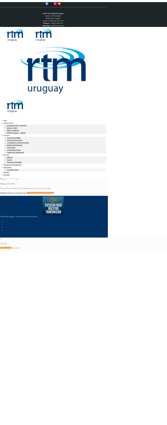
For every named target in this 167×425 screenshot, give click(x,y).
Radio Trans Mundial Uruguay (21, 397)
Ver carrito (15, 248)
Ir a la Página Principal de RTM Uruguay (40, 193)
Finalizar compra (5, 248)
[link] (17, 179)
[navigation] (83, 243)
